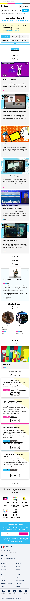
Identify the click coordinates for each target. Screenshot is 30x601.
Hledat (25, 10)
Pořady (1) (25, 40)
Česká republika (11, 13)
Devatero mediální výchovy (11, 427)
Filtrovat (16, 49)
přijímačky (23, 13)
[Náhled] (15, 393)
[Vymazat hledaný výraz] (21, 10)
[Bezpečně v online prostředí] (15, 285)
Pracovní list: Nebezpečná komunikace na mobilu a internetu (14, 381)
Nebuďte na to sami (13, 30)
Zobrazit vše (15, 256)
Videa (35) (14, 37)
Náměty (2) (5, 40)
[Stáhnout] (11, 393)
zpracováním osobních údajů (15, 541)
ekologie (18, 13)
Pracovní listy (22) (15, 40)
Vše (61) (5, 37)
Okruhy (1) (24, 37)
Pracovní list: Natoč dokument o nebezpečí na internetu (13, 402)
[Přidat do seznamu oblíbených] (26, 63)
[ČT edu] (4, 7)
